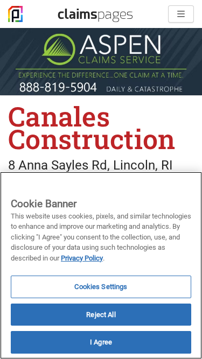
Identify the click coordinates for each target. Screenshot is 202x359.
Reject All (100, 315)
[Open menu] (181, 14)
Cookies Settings (100, 287)
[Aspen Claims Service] (101, 61)
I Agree (101, 342)
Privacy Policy (82, 258)
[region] (101, 265)
